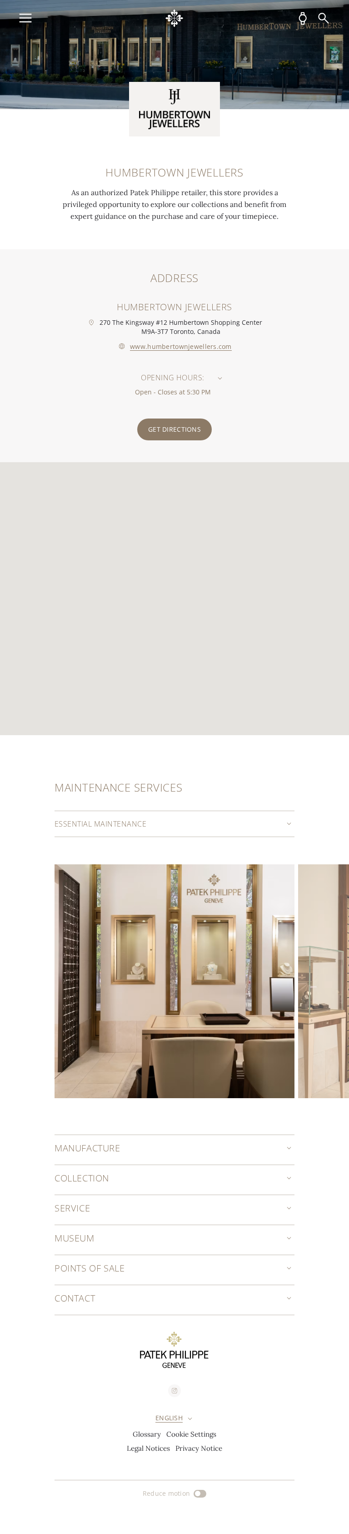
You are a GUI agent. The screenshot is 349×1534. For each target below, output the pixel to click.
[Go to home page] (174, 18)
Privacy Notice (198, 1448)
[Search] (323, 18)
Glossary (147, 1434)
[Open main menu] (25, 18)
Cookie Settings (191, 1434)
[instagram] (174, 1390)
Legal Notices (148, 1448)
